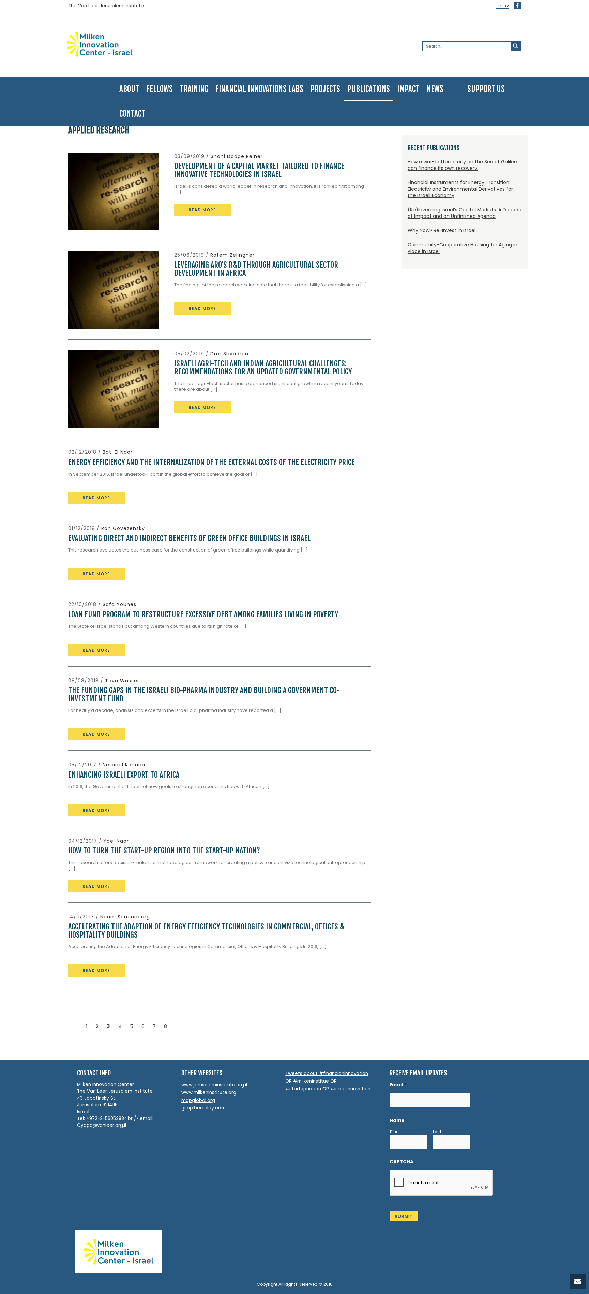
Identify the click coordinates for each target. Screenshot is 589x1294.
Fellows (159, 89)
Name (397, 1120)
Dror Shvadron (229, 353)
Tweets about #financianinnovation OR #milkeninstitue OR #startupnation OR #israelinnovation (328, 1081)
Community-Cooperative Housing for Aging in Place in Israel (462, 248)
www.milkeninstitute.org (208, 1092)
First (394, 1131)
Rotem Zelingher (232, 255)
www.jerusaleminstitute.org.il (214, 1085)
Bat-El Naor (118, 452)
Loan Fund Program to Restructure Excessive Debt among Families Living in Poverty (203, 614)
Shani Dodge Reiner (237, 156)
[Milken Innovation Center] (140, 44)
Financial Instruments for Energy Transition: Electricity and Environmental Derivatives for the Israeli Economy (460, 189)
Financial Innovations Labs (259, 89)
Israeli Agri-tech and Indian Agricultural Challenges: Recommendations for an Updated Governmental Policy (263, 367)
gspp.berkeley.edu (202, 1108)
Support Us (486, 89)
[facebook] (517, 5)
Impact (408, 89)
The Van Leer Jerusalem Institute (106, 6)
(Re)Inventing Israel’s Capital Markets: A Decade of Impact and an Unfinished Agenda (465, 213)
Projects (325, 89)
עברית (502, 6)
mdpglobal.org (198, 1100)
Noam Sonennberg (125, 916)
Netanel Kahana (124, 764)
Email (398, 1085)
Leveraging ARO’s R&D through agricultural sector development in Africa (256, 268)
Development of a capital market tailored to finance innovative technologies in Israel (259, 170)
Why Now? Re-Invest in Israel (441, 230)
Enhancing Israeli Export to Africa (123, 774)
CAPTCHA (401, 1162)
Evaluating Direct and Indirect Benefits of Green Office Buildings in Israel (189, 538)
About (129, 89)
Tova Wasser (122, 680)
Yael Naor (116, 840)
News (434, 89)
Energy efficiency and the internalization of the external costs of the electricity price (211, 462)
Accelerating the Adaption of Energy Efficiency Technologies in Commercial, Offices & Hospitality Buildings (206, 930)
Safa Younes (119, 604)
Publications (368, 89)
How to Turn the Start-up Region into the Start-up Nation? (164, 850)
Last (437, 1131)
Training (194, 89)
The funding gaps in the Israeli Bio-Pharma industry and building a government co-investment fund (204, 694)
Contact (132, 114)
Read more (202, 210)
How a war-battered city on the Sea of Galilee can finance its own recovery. (462, 165)
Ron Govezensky (123, 528)
